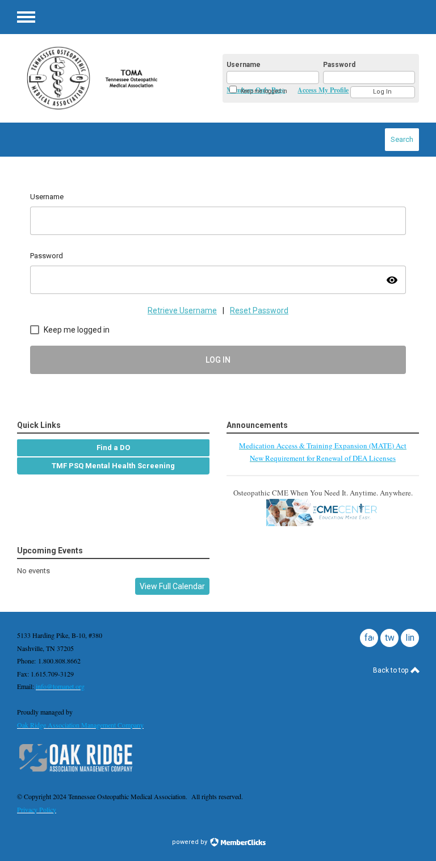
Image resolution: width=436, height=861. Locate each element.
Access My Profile (323, 90)
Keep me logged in (264, 91)
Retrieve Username (182, 310)
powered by (190, 842)
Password (339, 65)
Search (402, 139)
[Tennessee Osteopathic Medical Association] (107, 78)
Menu (26, 17)
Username (244, 65)
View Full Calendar (172, 586)
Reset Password (259, 310)
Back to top (391, 670)
